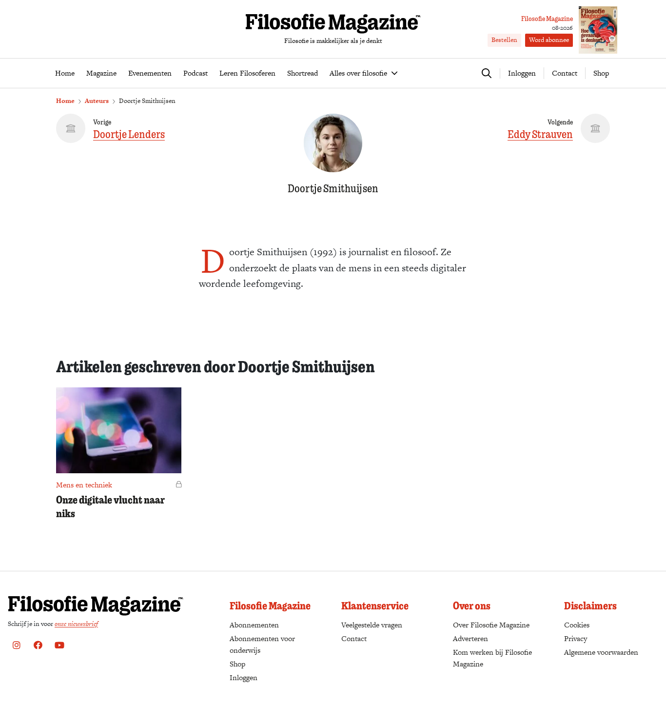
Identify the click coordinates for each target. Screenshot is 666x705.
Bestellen (504, 39)
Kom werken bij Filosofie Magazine (492, 658)
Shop (601, 73)
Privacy (575, 638)
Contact (564, 73)
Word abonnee (549, 39)
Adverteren (470, 638)
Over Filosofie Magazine (491, 625)
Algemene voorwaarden (601, 652)
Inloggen (243, 677)
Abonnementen (254, 625)
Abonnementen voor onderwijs (262, 644)
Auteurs (97, 100)
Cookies (576, 625)
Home (65, 100)
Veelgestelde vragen (371, 625)
